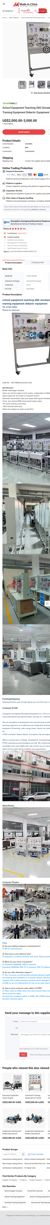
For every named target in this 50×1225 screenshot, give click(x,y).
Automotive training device (12, 1159)
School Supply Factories (13, 1191)
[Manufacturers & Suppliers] (25, 4)
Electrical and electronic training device (36, 1163)
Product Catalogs (36, 1154)
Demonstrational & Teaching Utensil (33, 18)
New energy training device (12, 1163)
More (4, 1207)
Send (23, 1054)
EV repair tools (30, 1168)
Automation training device (12, 1168)
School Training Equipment (40, 1196)
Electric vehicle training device (36, 1159)
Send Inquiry (23, 132)
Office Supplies (14, 18)
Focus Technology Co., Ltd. (31, 1215)
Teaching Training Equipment (15, 1202)
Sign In (6, 251)
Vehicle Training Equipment (14, 1196)
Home (4, 18)
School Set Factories (35, 1191)
